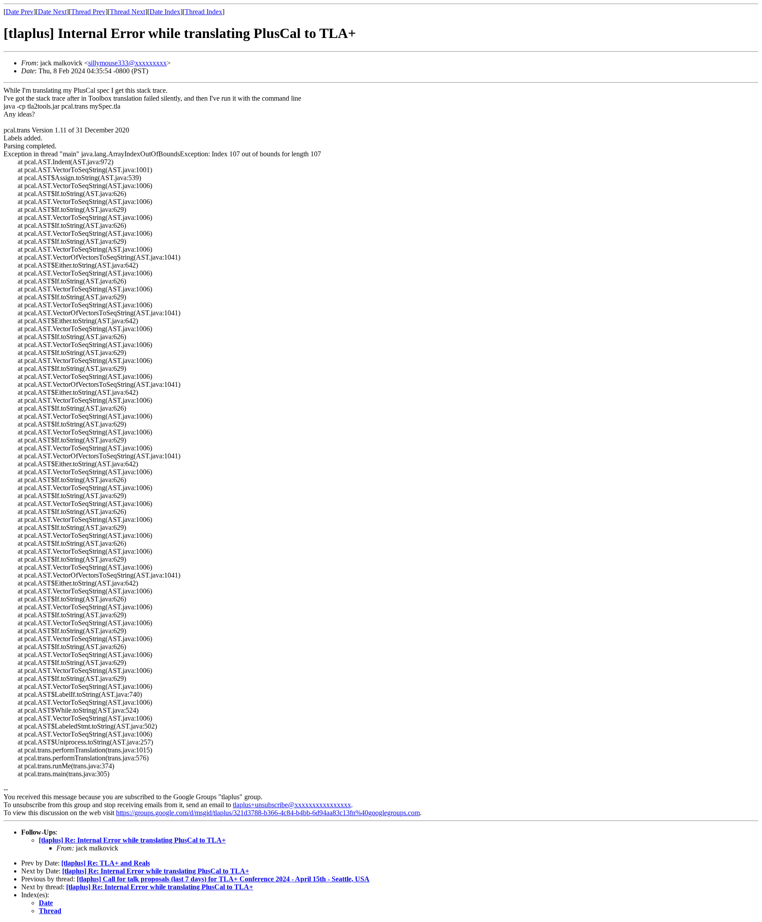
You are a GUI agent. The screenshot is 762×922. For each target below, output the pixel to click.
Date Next (52, 11)
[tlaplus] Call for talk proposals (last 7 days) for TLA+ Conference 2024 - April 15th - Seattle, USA (223, 879)
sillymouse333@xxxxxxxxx (127, 63)
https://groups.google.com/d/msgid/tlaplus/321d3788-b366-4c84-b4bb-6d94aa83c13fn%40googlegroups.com (268, 812)
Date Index (164, 11)
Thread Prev (88, 11)
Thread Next (127, 11)
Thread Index (203, 11)
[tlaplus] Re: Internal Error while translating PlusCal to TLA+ (132, 840)
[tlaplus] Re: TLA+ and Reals (105, 863)
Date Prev (20, 11)
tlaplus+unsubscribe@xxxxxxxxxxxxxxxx (292, 805)
